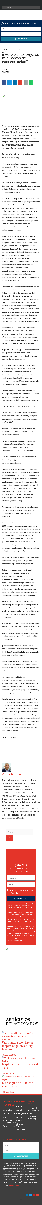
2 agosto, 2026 (9, 1055)
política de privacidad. (17, 940)
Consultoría (8, 1110)
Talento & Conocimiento (8, 1121)
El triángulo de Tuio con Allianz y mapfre (17, 1084)
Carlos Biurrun (11, 774)
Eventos (6, 1117)
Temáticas (20, 1129)
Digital (5, 1061)
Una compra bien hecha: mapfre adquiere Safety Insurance (17, 1046)
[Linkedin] (14, 3)
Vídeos (19, 1120)
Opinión (19, 1117)
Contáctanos (8, 1126)
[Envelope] (28, 3)
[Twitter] (18, 3)
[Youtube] (23, 3)
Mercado (6, 1039)
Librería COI (19, 1125)
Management (21, 1113)
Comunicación (8, 1113)
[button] (3, 15)
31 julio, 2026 (8, 1073)
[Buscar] (9, 838)
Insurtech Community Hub (33, 1110)
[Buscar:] (19, 832)
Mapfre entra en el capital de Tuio (20, 1066)
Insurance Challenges (33, 1117)
